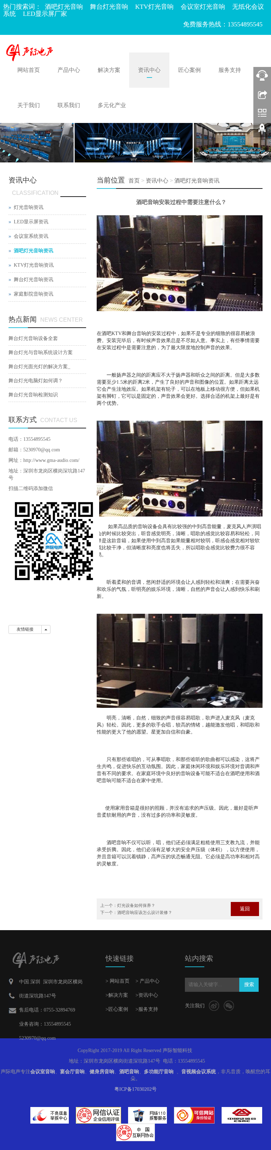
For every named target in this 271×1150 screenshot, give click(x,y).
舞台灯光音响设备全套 (33, 338)
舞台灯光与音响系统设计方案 (40, 352)
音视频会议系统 (198, 1071)
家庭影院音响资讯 (33, 294)
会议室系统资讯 (31, 236)
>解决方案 (117, 995)
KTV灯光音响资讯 (34, 265)
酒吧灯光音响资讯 (196, 181)
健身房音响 (102, 1071)
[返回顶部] (262, 131)
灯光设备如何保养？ (136, 905)
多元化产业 (112, 105)
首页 (134, 181)
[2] (135, 142)
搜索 (249, 984)
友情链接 (25, 629)
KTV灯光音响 (154, 6)
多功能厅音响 (159, 1071)
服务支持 (229, 70)
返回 (245, 908)
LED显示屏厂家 (45, 13)
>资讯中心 (147, 995)
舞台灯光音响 (109, 6)
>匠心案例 (117, 1009)
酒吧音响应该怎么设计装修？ (144, 912)
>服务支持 (147, 1009)
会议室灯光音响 (203, 6)
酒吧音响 (129, 1071)
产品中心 (69, 70)
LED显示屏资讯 (31, 221)
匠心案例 (189, 70)
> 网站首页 (118, 981)
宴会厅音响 (72, 1071)
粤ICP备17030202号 (135, 1089)
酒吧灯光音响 (64, 6)
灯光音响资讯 (28, 207)
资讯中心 (149, 70)
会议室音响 (42, 1071)
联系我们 (69, 105)
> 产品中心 (147, 981)
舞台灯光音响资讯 (33, 279)
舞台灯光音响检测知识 (33, 394)
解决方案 (109, 70)
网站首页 (28, 70)
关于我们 (28, 105)
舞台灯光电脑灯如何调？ (35, 380)
